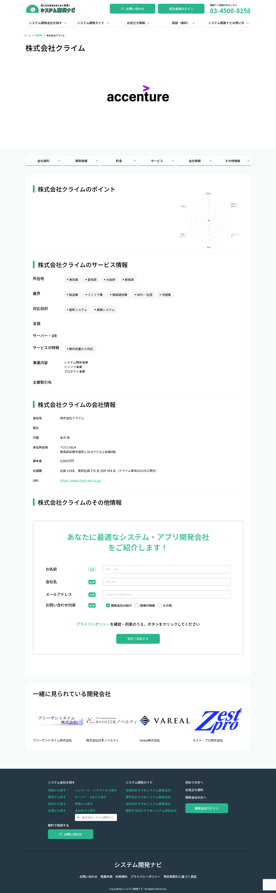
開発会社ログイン (207, 808)
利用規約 (121, 876)
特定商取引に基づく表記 (180, 876)
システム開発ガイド (90, 22)
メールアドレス (59, 594)
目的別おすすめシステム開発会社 (148, 803)
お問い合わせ (135, 8)
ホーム (27, 35)
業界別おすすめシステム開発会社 (148, 797)
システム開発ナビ (138, 864)
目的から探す (57, 803)
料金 (119, 160)
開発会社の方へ (195, 797)
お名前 (51, 569)
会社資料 (43, 160)
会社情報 (195, 160)
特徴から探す (84, 803)
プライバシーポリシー (145, 876)
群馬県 (38, 35)
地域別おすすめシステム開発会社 (148, 790)
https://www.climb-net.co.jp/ (80, 480)
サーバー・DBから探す (90, 797)
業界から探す (57, 797)
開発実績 (81, 160)
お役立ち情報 (136, 22)
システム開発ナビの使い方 (226, 22)
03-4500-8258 (230, 10)
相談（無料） (181, 22)
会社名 (51, 582)
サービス (157, 160)
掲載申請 (106, 876)
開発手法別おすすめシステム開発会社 (151, 810)
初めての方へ (194, 782)
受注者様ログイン (181, 8)
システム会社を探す (61, 782)
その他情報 (232, 160)
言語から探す (57, 810)
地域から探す (57, 790)
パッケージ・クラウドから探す (96, 790)
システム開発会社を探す (45, 22)
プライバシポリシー (93, 624)
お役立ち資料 (194, 790)
